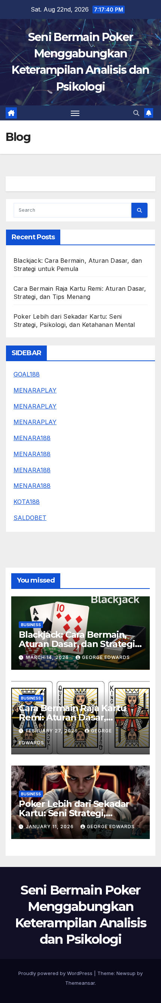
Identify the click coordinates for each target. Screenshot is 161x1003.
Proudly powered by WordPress (56, 973)
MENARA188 (32, 438)
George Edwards (106, 657)
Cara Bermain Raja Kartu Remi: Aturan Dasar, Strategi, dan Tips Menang (76, 717)
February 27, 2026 (52, 731)
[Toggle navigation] (75, 113)
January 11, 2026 (50, 826)
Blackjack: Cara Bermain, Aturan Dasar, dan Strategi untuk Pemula (77, 644)
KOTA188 (26, 501)
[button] (136, 113)
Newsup (126, 973)
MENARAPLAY (35, 390)
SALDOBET (29, 517)
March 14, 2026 (48, 657)
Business (31, 624)
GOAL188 (26, 374)
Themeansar (80, 983)
